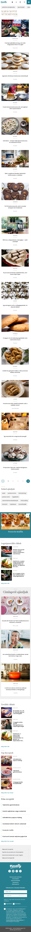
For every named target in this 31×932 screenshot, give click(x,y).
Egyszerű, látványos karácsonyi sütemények (15, 76)
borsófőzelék (22, 504)
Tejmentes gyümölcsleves (17, 771)
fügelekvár (15, 497)
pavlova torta (12, 493)
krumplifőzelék (16, 779)
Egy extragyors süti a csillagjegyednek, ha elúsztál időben (15, 306)
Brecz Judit (15, 625)
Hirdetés (15, 245)
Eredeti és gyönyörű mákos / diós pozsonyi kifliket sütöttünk (15, 371)
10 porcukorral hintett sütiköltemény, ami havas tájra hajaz (15, 273)
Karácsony (15, 38)
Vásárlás (15, 202)
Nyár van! (15, 558)
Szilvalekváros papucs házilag (17, 759)
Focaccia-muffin (8, 830)
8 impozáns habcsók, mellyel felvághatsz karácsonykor (15, 468)
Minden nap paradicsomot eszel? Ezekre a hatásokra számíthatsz (19, 552)
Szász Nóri (15, 48)
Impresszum (15, 882)
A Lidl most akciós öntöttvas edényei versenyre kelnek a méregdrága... (15, 688)
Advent (15, 301)
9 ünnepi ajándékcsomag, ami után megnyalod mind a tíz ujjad (15, 43)
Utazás (15, 399)
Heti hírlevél (17, 903)
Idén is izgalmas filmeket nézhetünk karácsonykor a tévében (15, 174)
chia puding (24, 500)
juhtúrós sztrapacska (8, 7)
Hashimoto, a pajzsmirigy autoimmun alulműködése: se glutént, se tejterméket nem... (19, 564)
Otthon (15, 463)
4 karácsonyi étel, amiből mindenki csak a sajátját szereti (15, 404)
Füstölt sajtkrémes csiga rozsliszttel (14, 811)
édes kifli (15, 756)
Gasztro (15, 71)
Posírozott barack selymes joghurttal (15, 836)
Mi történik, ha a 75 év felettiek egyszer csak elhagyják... (18, 712)
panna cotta (6, 497)
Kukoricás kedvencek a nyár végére (12, 855)
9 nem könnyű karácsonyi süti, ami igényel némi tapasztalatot (15, 107)
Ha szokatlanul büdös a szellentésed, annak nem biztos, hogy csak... (15, 655)
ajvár (3, 493)
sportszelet (21, 7)
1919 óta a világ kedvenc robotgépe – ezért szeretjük (15, 240)
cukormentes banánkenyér (10, 500)
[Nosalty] (4, 2)
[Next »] (28, 481)
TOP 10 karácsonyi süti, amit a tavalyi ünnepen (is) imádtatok (15, 207)
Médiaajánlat (15, 884)
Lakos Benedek (15, 408)
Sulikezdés (15, 547)
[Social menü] (16, 2)
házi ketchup (22, 493)
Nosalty (15, 79)
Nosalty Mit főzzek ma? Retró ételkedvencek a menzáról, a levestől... (15, 621)
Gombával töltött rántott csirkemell (14, 824)
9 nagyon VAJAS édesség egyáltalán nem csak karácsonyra (15, 338)
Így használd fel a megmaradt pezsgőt (15, 436)
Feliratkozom (22, 895)
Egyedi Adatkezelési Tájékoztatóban (14, 920)
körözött (4, 504)
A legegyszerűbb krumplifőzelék (18, 782)
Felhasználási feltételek (15, 877)
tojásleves (13, 504)
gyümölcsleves (17, 767)
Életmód (15, 102)
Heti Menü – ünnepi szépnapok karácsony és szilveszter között (15, 141)
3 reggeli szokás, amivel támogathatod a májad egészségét (18, 724)
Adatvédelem (15, 878)
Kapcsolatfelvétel (15, 880)
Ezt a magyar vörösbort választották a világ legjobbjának (19, 575)
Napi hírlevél (9, 903)
